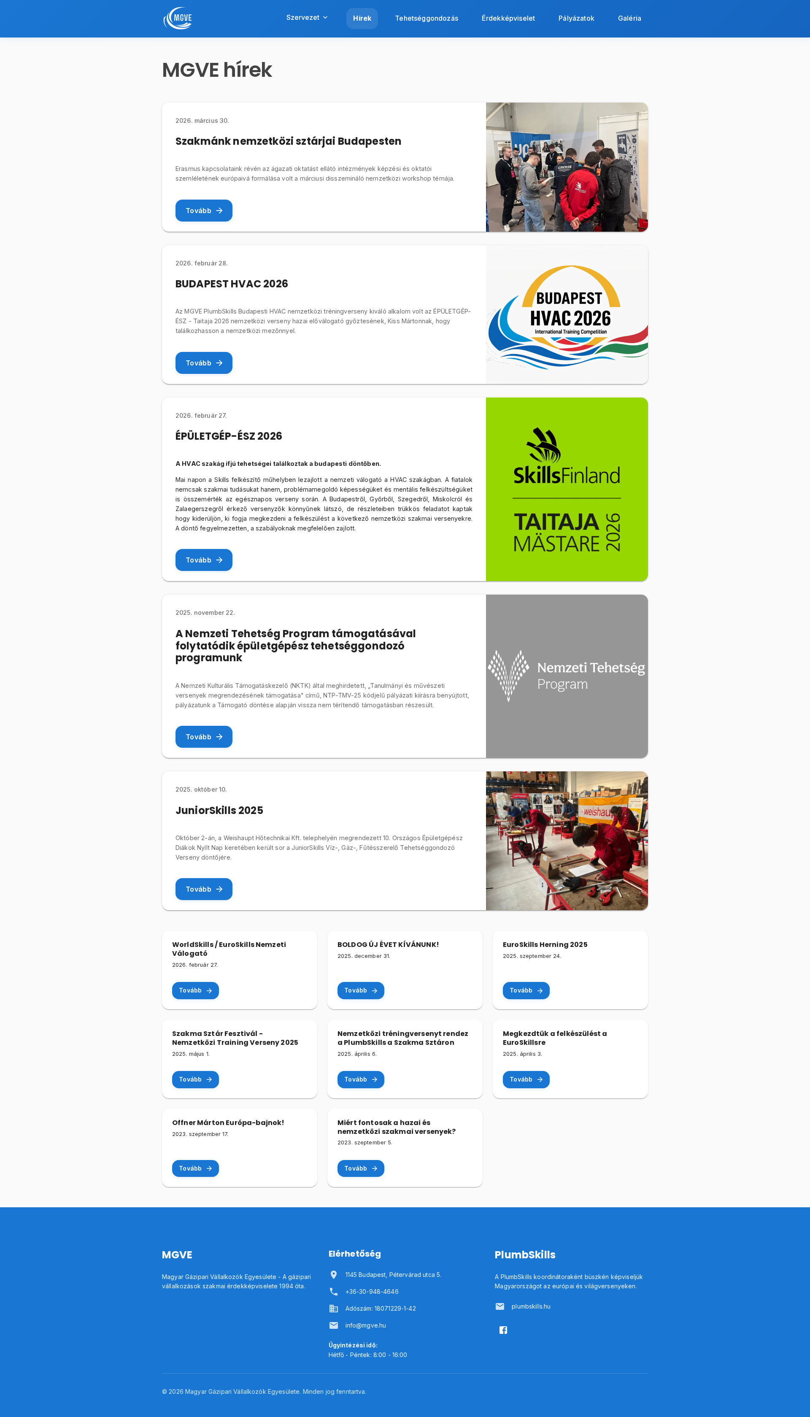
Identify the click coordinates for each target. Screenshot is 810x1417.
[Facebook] (503, 1330)
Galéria (629, 18)
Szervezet (302, 17)
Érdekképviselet (508, 18)
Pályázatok (576, 18)
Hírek (362, 18)
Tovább (198, 210)
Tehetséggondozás (426, 18)
